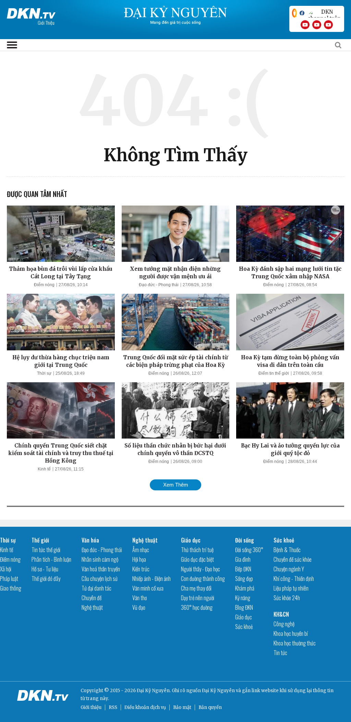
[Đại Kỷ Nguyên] (31, 12)
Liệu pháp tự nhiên (291, 588)
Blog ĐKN (244, 607)
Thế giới (40, 540)
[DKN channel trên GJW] (324, 13)
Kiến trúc (140, 569)
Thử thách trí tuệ (197, 550)
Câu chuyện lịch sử (100, 578)
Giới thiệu (91, 707)
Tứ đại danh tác (96, 588)
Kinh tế (44, 469)
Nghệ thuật (92, 607)
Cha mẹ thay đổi (196, 588)
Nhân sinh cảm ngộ (100, 559)
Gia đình (243, 559)
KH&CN (281, 614)
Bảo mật (182, 707)
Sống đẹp (244, 578)
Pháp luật (9, 578)
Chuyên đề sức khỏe (293, 559)
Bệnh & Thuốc (287, 550)
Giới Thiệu (46, 22)
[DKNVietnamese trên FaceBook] (302, 13)
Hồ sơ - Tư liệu (45, 569)
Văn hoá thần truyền (101, 569)
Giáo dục (191, 540)
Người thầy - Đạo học (200, 569)
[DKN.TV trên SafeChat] (294, 13)
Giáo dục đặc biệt (197, 559)
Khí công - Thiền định (294, 578)
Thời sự (44, 373)
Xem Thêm (175, 485)
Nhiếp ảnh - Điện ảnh (151, 578)
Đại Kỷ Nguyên (218, 691)
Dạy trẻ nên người (197, 598)
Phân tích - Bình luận (51, 559)
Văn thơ (139, 598)
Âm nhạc (140, 550)
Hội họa (139, 559)
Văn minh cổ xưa (148, 588)
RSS (113, 707)
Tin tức (280, 653)
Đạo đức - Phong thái (159, 284)
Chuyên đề (91, 598)
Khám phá (244, 588)
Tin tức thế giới (46, 550)
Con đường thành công (203, 578)
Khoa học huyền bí (291, 633)
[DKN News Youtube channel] (305, 24)
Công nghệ (284, 624)
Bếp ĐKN (243, 569)
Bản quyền (210, 707)
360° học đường (197, 607)
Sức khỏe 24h (287, 598)
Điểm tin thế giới (273, 373)
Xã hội (5, 569)
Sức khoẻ (244, 626)
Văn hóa (90, 540)
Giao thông (10, 588)
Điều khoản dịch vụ (145, 707)
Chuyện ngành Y (289, 569)
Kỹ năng (242, 598)
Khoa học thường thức (295, 643)
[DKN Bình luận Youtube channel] (316, 24)
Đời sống (244, 540)
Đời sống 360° (249, 550)
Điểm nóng (44, 284)
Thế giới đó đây (46, 578)
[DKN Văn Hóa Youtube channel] (328, 24)
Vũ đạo (138, 607)
